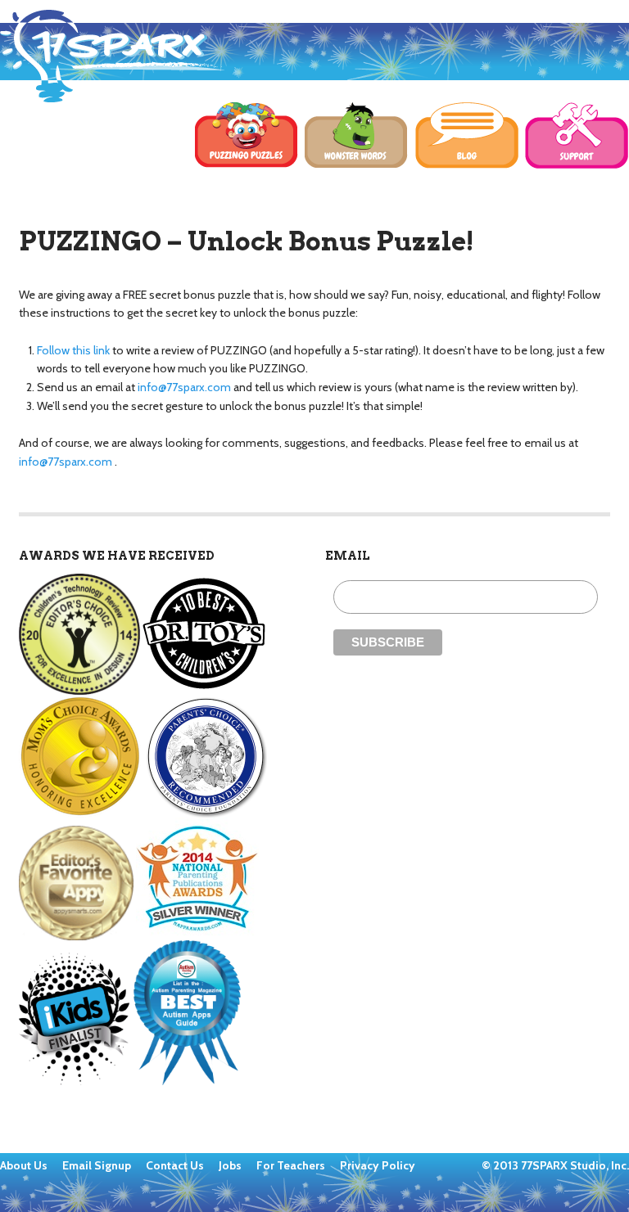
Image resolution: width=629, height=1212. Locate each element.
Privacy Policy (377, 1165)
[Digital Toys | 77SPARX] (112, 56)
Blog (467, 135)
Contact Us (176, 1165)
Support (577, 135)
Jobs (231, 1165)
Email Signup (96, 1165)
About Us (25, 1165)
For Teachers (292, 1165)
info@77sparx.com (184, 387)
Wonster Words (357, 135)
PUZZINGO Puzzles (247, 135)
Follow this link (73, 350)
